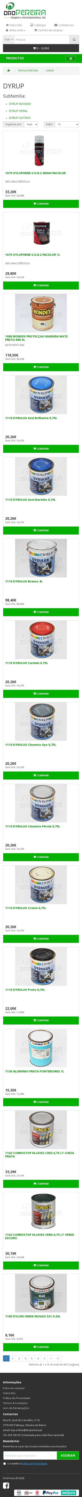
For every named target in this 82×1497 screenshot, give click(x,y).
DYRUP (50, 70)
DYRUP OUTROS (20, 118)
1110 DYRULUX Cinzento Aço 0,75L (30, 745)
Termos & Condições (15, 1403)
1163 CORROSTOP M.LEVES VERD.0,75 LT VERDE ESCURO (39, 1236)
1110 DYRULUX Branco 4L (24, 581)
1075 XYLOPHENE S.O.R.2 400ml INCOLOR (35, 173)
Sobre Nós (9, 1393)
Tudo (7, 39)
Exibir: (49, 124)
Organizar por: (13, 124)
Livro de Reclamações (16, 1408)
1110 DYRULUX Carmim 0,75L (26, 663)
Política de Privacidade (16, 1398)
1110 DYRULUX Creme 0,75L (25, 908)
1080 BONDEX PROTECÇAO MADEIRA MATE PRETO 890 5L (36, 338)
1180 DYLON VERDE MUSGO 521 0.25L (33, 1316)
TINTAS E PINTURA (28, 70)
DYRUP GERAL (18, 111)
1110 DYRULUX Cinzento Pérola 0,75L (32, 826)
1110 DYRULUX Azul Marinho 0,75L (30, 500)
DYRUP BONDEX (20, 104)
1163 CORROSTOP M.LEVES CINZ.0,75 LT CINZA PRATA (39, 1154)
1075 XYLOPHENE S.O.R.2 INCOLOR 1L (32, 255)
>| (58, 1358)
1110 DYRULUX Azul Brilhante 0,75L (31, 418)
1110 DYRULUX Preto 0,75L (25, 990)
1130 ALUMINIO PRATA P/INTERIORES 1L (34, 1071)
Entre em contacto (14, 1388)
